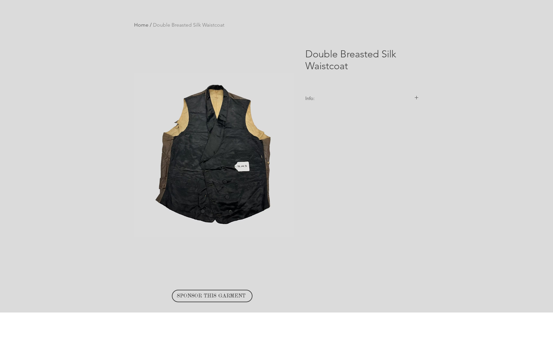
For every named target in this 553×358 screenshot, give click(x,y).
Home (141, 25)
